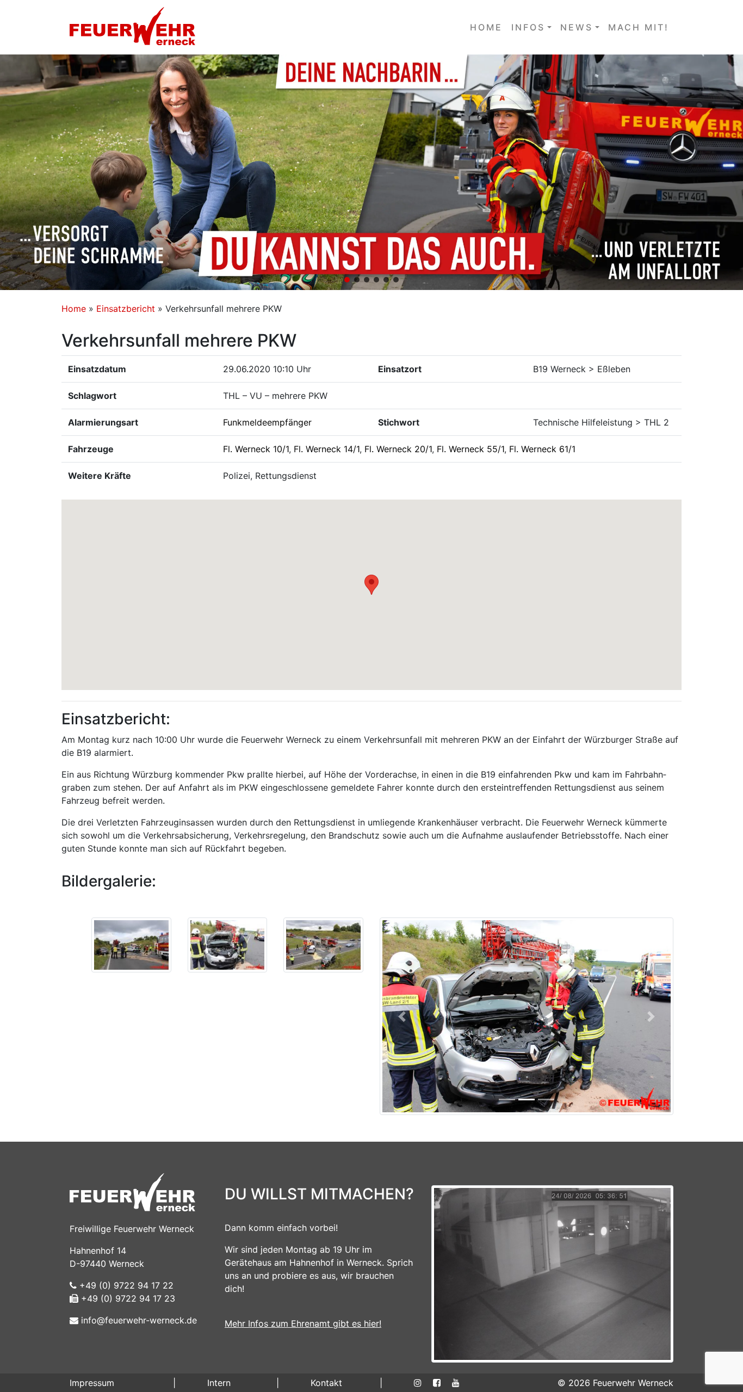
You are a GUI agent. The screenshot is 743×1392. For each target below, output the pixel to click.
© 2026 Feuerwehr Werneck (615, 1382)
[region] (371, 172)
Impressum (92, 1382)
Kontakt (326, 1382)
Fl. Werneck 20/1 (398, 449)
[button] (371, 172)
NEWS (576, 27)
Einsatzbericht (125, 308)
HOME (486, 27)
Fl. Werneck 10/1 (256, 449)
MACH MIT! (638, 27)
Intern (219, 1382)
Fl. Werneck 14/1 (327, 449)
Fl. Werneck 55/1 (470, 449)
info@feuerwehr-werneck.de (137, 1320)
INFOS (528, 27)
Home (73, 308)
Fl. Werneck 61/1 (542, 449)
